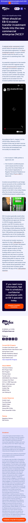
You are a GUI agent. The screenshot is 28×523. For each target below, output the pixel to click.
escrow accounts (12, 66)
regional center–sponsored (11, 46)
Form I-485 (17, 174)
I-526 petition (17, 242)
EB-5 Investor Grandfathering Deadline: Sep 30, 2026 (14, 1)
